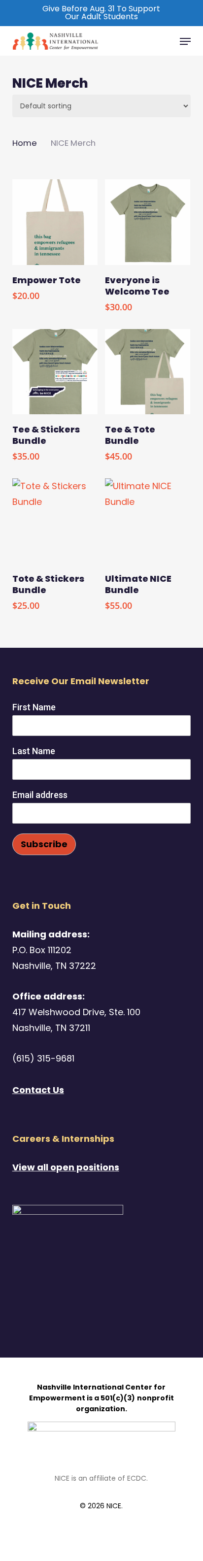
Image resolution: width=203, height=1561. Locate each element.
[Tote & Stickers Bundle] (55, 521)
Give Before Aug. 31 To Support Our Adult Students (101, 12)
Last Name (33, 751)
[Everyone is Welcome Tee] (147, 222)
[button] (185, 41)
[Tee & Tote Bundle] (147, 371)
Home (24, 143)
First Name (34, 707)
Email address (40, 795)
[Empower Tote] (55, 222)
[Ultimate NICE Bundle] (147, 521)
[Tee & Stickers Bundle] (55, 371)
